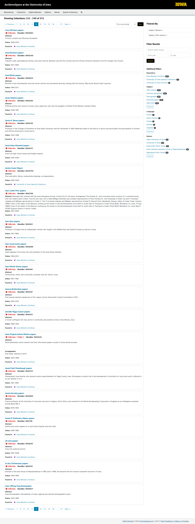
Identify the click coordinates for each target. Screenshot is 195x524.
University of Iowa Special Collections (31, 184)
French (150, 115)
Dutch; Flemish (153, 118)
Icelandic (151, 128)
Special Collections (70, 12)
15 (49, 24)
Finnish (150, 121)
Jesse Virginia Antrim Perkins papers (20, 334)
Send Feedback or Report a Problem (175, 521)
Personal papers (155, 100)
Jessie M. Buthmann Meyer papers (19, 418)
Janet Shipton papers (14, 98)
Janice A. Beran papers (14, 120)
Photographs (153, 97)
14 (45, 24)
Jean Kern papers (12, 221)
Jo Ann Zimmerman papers (16, 463)
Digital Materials (35, 12)
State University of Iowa (157, 139)
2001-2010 (152, 103)
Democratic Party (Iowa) (157, 146)
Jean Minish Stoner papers (16, 266)
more (149, 107)
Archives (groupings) (156, 93)
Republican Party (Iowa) (157, 152)
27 (61, 24)
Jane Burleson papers (14, 52)
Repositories (9, 12)
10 (28, 24)
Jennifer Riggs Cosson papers (17, 311)
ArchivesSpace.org (146, 521)
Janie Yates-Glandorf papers (17, 145)
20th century (153, 90)
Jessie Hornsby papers (14, 393)
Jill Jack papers (11, 440)
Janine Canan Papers (14, 168)
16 (53, 24)
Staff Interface (128, 521)
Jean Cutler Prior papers (15, 190)
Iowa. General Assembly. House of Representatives (167, 149)
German (150, 124)
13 (40, 24)
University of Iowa (155, 143)
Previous (9, 24)
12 (36, 24)
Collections (21, 12)
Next (68, 24)
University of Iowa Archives (158, 83)
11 (32, 24)
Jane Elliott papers (13, 75)
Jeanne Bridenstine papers (16, 289)
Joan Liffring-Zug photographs (18, 486)
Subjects (47, 12)
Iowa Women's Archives (26, 46)
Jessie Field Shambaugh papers (18, 368)
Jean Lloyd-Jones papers (15, 244)
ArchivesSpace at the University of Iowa (28, 4)
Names (57, 12)
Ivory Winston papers (14, 30)
